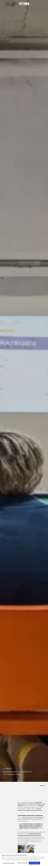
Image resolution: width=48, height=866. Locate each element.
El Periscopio (26, 802)
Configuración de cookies (8, 863)
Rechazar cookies (22, 863)
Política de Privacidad (15, 859)
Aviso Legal (8, 859)
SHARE (41, 785)
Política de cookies (36, 859)
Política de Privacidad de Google (26, 859)
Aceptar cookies (34, 863)
